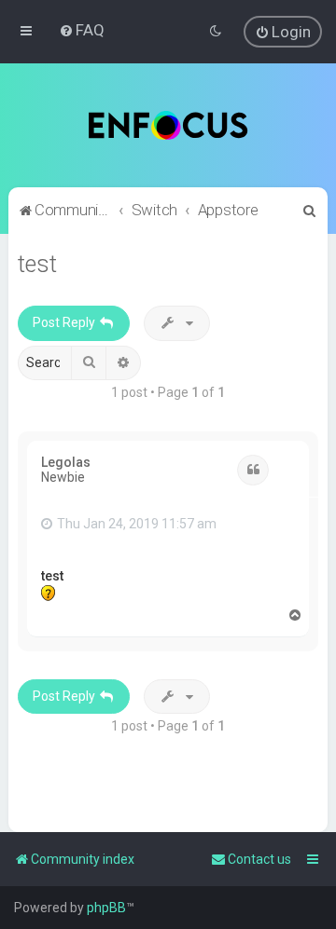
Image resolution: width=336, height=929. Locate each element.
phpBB (106, 907)
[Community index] (168, 125)
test (37, 264)
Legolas (66, 462)
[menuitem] (81, 30)
